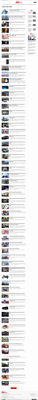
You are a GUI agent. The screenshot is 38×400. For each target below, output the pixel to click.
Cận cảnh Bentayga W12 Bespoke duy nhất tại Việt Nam (16, 155)
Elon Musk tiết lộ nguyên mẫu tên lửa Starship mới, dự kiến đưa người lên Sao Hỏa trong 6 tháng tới (17, 16)
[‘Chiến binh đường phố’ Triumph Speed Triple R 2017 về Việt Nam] (5, 389)
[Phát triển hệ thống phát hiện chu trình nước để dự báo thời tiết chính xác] (5, 55)
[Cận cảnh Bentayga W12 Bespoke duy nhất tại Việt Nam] (5, 156)
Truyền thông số (34, 4)
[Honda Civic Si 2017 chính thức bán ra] (5, 358)
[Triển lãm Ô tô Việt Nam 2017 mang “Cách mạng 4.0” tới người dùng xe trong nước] (5, 225)
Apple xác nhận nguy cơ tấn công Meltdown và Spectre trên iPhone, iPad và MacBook (16, 79)
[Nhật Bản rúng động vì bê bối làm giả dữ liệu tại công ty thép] (5, 144)
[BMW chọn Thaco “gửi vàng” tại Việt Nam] (5, 194)
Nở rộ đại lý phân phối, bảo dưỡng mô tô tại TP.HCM (17, 293)
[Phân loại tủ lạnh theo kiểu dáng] (5, 250)
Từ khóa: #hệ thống (7, 6)
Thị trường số (19, 4)
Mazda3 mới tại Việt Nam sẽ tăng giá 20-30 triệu (16, 349)
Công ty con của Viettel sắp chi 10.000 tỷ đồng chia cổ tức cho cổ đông (30, 25)
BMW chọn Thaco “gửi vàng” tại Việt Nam (15, 192)
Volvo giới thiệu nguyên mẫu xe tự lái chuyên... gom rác (17, 338)
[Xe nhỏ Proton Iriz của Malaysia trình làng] (5, 345)
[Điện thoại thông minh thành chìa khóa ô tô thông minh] (5, 206)
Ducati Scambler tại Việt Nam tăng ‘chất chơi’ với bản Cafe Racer (17, 376)
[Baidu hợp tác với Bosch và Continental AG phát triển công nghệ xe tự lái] (5, 301)
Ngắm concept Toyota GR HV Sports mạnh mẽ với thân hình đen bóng (17, 136)
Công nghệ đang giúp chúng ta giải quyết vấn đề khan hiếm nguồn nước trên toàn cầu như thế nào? (17, 48)
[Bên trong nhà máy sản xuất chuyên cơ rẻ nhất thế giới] (5, 283)
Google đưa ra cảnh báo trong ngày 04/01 (18, 81)
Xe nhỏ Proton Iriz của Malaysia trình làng (15, 343)
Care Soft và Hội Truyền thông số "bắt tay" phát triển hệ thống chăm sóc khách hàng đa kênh (17, 67)
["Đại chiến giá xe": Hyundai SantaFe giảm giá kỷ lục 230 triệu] (5, 112)
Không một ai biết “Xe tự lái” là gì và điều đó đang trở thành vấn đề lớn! (17, 117)
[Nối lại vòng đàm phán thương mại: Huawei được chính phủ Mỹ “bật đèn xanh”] (5, 36)
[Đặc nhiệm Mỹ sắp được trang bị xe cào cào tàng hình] (5, 276)
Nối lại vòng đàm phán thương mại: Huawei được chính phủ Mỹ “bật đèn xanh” (17, 35)
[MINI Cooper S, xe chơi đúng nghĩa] (5, 289)
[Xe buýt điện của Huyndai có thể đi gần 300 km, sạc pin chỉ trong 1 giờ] (5, 308)
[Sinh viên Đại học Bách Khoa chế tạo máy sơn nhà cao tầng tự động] (5, 231)
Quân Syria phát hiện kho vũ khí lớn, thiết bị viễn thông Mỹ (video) (16, 92)
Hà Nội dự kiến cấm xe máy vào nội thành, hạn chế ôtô (17, 318)
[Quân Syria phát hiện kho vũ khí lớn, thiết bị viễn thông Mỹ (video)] (5, 93)
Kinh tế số (10, 4)
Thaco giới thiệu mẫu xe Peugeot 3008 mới (15, 242)
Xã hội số (4, 4)
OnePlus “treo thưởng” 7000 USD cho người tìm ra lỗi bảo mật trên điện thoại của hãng (17, 10)
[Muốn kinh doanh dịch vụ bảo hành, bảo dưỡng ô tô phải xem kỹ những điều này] (5, 106)
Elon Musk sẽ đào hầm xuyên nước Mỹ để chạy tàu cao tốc (17, 199)
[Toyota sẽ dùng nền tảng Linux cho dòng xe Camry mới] (5, 314)
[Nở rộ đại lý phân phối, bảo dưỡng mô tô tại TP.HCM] (5, 295)
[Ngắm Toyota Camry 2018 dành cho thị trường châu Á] (5, 396)
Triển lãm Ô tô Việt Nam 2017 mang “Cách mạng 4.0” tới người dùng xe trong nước (17, 224)
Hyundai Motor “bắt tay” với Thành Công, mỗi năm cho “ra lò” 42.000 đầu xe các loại (17, 174)
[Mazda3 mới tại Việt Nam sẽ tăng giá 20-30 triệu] (5, 352)
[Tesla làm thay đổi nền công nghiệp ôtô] (5, 213)
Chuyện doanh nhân (29, 4)
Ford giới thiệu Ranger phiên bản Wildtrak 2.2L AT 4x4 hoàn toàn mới (16, 332)
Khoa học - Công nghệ (14, 4)
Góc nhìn (7, 4)
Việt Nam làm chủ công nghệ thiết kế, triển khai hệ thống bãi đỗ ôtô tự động (17, 180)
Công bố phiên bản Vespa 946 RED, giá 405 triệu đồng (17, 129)
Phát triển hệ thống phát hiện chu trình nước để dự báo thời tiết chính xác (17, 54)
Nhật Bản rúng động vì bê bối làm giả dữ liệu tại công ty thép (17, 142)
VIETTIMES (19, 2)
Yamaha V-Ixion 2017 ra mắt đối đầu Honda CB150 (16, 368)
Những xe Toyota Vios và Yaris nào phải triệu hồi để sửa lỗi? (17, 167)
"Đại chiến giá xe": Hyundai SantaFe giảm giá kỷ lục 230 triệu (17, 111)
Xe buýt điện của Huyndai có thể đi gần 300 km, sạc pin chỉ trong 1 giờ (17, 306)
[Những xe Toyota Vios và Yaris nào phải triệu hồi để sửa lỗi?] (5, 169)
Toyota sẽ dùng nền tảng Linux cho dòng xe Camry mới (17, 313)
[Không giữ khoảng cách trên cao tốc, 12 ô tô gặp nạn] (34, 13)
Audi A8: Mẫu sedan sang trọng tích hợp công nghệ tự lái (17, 255)
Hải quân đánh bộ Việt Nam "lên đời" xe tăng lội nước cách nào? (17, 363)
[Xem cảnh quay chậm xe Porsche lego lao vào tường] (5, 326)
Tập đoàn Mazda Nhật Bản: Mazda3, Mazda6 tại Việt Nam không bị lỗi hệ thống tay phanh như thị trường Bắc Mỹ (17, 268)
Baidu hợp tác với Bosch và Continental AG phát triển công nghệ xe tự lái (17, 300)
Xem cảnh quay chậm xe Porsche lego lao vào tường (17, 324)
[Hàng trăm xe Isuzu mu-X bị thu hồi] (5, 383)
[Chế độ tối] (32, 2)
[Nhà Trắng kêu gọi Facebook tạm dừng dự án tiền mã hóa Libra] (5, 30)
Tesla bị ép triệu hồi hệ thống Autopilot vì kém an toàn (16, 23)
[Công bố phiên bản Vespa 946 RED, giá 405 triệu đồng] (5, 131)
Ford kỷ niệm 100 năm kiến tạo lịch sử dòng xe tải (16, 236)
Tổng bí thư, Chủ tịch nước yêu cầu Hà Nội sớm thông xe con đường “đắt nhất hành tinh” (30, 16)
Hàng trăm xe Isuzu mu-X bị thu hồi (14, 381)
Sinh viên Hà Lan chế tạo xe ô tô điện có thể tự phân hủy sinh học (17, 218)
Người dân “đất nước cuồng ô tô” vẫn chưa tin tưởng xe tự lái (17, 98)
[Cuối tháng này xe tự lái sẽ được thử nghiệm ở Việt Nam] (5, 125)
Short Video (22, 4)
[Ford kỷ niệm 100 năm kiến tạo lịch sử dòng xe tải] (5, 238)
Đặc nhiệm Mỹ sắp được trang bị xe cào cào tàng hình (17, 274)
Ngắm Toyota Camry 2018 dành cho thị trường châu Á (17, 393)
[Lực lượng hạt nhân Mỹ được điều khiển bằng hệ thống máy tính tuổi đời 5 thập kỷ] (5, 74)
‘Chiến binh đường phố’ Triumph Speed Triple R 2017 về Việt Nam (17, 388)
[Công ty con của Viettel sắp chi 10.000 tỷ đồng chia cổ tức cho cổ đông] (34, 25)
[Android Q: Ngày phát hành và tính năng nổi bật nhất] (5, 61)
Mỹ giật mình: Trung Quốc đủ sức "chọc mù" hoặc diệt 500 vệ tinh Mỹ (17, 186)
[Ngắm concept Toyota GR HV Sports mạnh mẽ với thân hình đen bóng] (5, 137)
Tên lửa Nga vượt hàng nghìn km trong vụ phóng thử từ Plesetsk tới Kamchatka (30, 30)
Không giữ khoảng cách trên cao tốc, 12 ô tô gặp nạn (30, 13)
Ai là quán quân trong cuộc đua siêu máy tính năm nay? (16, 41)
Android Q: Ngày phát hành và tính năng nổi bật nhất (17, 59)
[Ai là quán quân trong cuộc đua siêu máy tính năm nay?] (5, 43)
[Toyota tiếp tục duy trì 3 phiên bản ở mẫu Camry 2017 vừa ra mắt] (5, 150)
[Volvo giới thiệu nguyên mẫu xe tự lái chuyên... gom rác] (5, 339)
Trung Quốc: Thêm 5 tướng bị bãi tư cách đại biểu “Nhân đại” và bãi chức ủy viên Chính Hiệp (32, 53)
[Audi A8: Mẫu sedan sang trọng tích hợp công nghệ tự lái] (5, 257)
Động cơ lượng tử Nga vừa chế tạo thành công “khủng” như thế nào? (17, 161)
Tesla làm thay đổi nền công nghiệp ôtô (15, 210)
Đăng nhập (35, 2)
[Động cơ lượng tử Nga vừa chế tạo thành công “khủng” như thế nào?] (5, 162)
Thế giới (26, 4)
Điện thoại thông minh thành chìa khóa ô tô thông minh (16, 205)
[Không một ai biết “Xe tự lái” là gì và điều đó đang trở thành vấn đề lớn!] (5, 118)
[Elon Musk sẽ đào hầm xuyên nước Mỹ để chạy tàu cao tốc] (5, 200)
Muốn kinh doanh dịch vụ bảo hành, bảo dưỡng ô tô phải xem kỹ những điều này (17, 105)
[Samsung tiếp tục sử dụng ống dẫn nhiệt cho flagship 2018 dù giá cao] (5, 87)
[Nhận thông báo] (31, 2)
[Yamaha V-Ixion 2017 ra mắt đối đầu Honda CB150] (5, 370)
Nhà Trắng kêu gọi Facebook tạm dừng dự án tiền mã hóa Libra (17, 29)
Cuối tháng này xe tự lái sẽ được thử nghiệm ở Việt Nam (17, 124)
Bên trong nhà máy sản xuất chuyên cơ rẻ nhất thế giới (17, 281)
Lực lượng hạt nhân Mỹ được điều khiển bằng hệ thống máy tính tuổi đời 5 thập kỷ (17, 73)
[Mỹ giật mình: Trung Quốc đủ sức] (5, 188)
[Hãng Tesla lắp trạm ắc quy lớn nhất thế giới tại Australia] (5, 263)
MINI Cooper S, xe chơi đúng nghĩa (14, 287)
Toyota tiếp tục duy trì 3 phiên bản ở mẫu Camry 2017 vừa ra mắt (17, 149)
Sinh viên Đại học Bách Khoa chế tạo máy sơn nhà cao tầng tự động (17, 230)
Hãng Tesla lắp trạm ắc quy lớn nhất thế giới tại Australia (16, 262)
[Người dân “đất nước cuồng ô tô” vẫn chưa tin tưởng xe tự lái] (5, 100)
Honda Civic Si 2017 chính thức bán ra (15, 356)
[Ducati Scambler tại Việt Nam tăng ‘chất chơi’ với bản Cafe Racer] (5, 377)
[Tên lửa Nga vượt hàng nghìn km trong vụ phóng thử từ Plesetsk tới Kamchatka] (34, 29)
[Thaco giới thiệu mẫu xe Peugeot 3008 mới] (5, 244)
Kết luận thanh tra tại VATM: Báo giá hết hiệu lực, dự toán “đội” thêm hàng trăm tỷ (32, 47)
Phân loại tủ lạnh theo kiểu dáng (14, 248)
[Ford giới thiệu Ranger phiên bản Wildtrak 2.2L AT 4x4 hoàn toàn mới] (5, 333)
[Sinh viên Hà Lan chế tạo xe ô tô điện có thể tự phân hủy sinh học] (5, 219)
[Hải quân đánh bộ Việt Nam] (5, 364)
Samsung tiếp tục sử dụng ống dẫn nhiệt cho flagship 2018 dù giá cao (17, 86)
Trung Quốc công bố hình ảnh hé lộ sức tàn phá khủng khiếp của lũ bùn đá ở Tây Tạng (30, 21)
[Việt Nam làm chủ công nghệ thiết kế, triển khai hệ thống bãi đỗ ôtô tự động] (5, 181)
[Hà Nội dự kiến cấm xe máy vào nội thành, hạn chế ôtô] (5, 320)
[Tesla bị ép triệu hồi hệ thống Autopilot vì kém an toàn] (5, 24)
